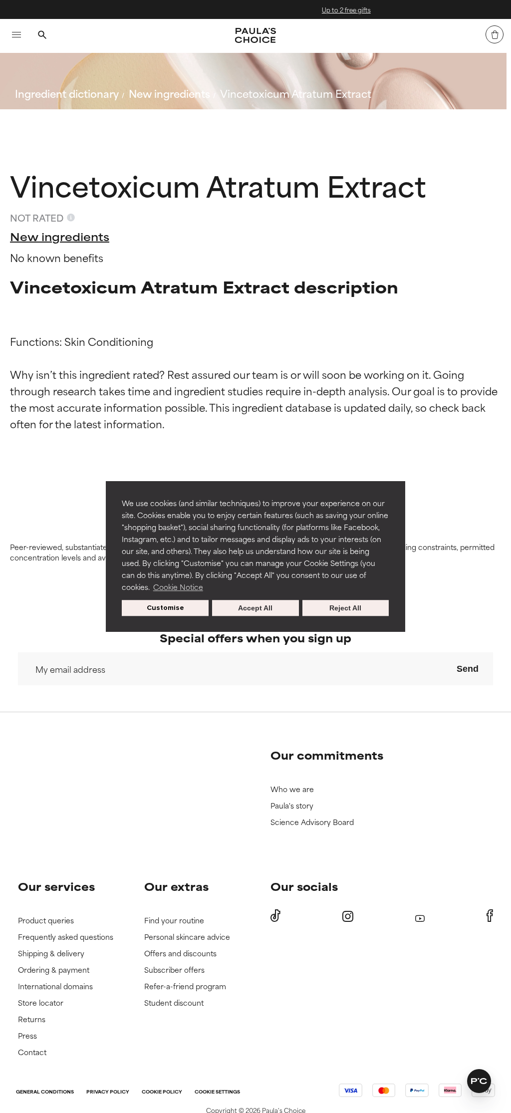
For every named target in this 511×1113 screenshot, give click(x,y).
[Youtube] (420, 916)
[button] (479, 1081)
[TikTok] (275, 915)
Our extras (176, 886)
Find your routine (174, 920)
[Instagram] (347, 916)
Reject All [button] (345, 608)
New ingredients (169, 93)
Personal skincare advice (187, 937)
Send (468, 669)
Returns (31, 1019)
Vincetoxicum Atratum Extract (295, 93)
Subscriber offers (174, 970)
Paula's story (291, 806)
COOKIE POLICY (162, 1092)
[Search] (42, 36)
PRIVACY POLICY (107, 1092)
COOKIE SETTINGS (217, 1092)
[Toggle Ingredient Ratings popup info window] (71, 218)
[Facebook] (490, 915)
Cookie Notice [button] (178, 586)
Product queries (46, 920)
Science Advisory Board (312, 822)
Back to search (59, 117)
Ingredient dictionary (67, 93)
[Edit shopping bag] (495, 34)
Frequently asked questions (65, 937)
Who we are (292, 789)
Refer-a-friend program (185, 986)
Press (27, 1036)
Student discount (174, 1003)
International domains (55, 986)
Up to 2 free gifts (309, 9)
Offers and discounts (180, 953)
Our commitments (326, 755)
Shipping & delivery (51, 953)
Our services (56, 886)
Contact (32, 1052)
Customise (165, 607)
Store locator (40, 1003)
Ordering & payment (53, 970)
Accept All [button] (255, 608)
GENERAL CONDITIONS (45, 1092)
